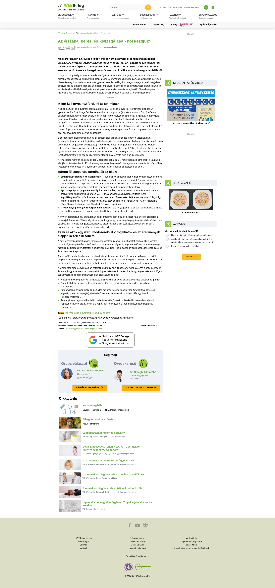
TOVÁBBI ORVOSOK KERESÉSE (140, 387)
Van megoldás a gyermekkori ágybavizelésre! (87, 313)
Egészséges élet (208, 24)
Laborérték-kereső (191, 7)
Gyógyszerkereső (175, 7)
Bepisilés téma (96, 329)
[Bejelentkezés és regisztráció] (206, 7)
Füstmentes (139, 24)
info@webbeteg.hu (140, 556)
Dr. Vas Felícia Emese (90, 370)
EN (81, 220)
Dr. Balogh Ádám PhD (143, 372)
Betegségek (70, 33)
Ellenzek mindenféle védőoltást (185, 246)
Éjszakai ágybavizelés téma (77, 329)
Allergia (175, 24)
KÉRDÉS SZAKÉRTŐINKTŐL (89, 387)
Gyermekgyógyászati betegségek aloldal (94, 33)
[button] (67, 17)
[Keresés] (148, 7)
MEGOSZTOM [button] (148, 325)
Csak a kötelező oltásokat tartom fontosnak (191, 235)
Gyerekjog (158, 24)
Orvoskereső (162, 7)
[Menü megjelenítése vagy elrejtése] (213, 7)
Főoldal (61, 33)
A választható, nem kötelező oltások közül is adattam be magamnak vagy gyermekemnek (192, 241)
